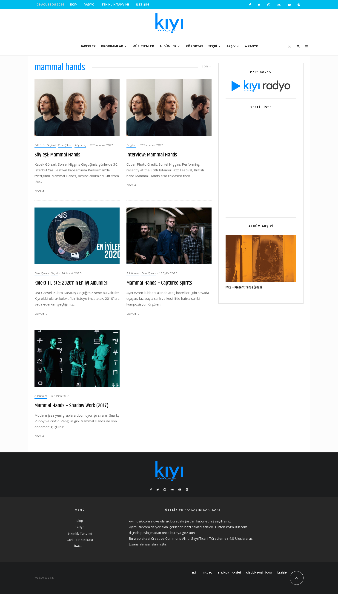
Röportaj (194, 46)
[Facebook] (250, 5)
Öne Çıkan (65, 145)
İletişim (142, 4)
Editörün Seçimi (45, 145)
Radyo (89, 4)
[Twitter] (259, 5)
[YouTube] (289, 5)
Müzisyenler (143, 46)
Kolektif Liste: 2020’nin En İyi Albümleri (71, 283)
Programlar (112, 46)
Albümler (168, 46)
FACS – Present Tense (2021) (244, 287)
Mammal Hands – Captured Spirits (159, 283)
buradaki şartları (182, 521)
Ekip (73, 4)
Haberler (88, 46)
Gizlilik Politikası (80, 540)
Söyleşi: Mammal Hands (57, 155)
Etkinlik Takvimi (115, 4)
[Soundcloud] (278, 5)
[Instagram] (268, 5)
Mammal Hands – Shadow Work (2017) (71, 405)
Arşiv (230, 46)
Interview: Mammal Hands (151, 155)
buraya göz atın (182, 532)
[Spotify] (299, 5)
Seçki (212, 46)
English (131, 145)
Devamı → (41, 191)
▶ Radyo (251, 46)
